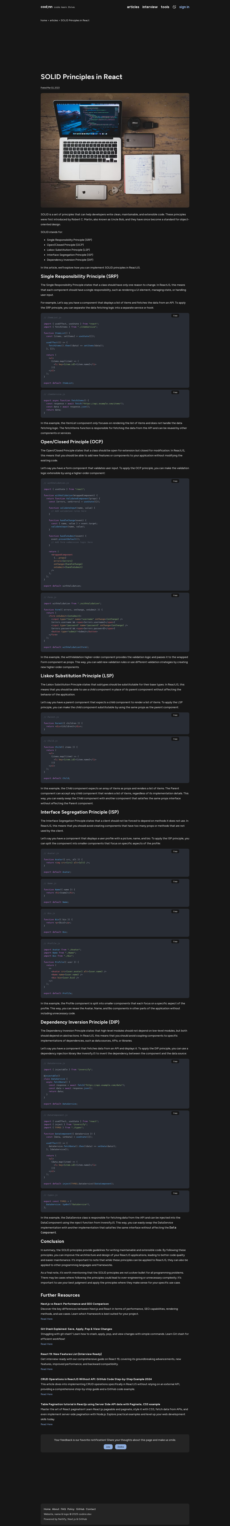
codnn (46, 6)
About (55, 1509)
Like (108, 1447)
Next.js (72, 1519)
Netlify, (62, 1519)
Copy (175, 315)
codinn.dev (84, 1514)
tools (165, 7)
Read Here (47, 1318)
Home (47, 1509)
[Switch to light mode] (172, 7)
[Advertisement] (115, 46)
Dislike (121, 1447)
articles (133, 7)
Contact (91, 1509)
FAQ (63, 1509)
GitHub (80, 1509)
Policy (70, 1509)
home (44, 20)
